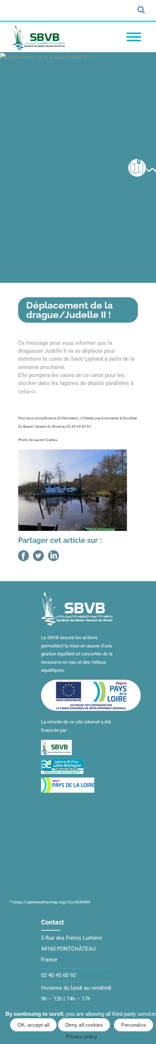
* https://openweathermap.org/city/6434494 (50, 902)
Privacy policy (81, 1036)
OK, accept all (33, 1025)
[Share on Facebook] (23, 555)
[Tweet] (38, 555)
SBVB (13, 64)
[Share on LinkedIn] (53, 555)
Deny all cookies (84, 1025)
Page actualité (31, 64)
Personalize (133, 1025)
